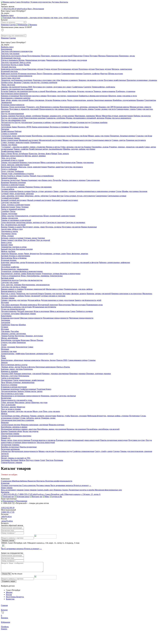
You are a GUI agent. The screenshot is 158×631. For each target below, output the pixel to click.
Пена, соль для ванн (51, 411)
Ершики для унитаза (53, 293)
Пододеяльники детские (68, 69)
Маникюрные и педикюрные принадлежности (20, 396)
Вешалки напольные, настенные (34, 425)
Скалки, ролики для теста (105, 109)
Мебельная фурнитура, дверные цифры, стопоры (108, 416)
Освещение (6, 265)
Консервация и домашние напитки (15, 98)
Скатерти (87, 87)
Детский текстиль (8, 67)
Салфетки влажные (28, 389)
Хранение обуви (15, 431)
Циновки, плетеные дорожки (98, 373)
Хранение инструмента (136, 140)
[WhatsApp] (1, 546)
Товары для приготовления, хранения (136, 451)
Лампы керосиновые (40, 127)
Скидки (12, 25)
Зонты (14, 233)
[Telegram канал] (22, 496)
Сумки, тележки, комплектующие (15, 142)
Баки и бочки (6, 153)
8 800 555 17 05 (7, 512)
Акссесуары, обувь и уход (12, 229)
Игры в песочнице (41, 311)
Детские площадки (9, 191)
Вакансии (32, 481)
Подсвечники (6, 380)
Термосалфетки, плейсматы (103, 87)
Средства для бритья (67, 396)
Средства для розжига (73, 167)
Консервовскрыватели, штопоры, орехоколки (79, 107)
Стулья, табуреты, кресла (29, 418)
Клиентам (5, 483)
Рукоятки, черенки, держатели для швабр (126, 147)
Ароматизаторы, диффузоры (13, 353)
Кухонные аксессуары (35, 262)
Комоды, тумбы (63, 416)
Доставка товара (43, 485)
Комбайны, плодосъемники (124, 100)
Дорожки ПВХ (7, 373)
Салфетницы (77, 87)
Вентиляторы (6, 258)
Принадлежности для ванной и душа (16, 400)
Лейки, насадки (7, 216)
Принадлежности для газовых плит (54, 109)
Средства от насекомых (75, 222)
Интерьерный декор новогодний (86, 440)
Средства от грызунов (55, 222)
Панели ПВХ (62, 360)
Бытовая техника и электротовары (15, 256)
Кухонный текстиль (9, 71)
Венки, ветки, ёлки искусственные (15, 440)
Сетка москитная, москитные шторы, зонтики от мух (23, 222)
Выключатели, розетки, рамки (13, 273)
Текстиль (49, 460)
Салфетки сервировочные (83, 451)
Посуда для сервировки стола (13, 120)
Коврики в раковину (69, 80)
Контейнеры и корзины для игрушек (16, 307)
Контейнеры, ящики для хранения (51, 429)
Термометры (35, 142)
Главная (4, 462)
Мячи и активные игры (50, 162)
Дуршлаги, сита (32, 107)
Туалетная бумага (44, 389)
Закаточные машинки (103, 100)
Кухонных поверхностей (34, 289)
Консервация (6, 49)
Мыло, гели (37, 411)
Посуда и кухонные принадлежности (16, 76)
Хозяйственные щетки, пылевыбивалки (46, 149)
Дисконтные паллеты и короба (81, 490)
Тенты (12, 211)
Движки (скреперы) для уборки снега (36, 180)
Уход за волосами (8, 405)
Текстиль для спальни (10, 53)
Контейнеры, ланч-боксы (56, 91)
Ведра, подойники (20, 153)
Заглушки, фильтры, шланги (74, 293)
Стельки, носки (30, 238)
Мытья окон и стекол (54, 289)
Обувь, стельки (7, 236)
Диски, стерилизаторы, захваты (80, 100)
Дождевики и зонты (9, 231)
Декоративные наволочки (57, 60)
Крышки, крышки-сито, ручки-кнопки (58, 116)
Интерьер (5, 349)
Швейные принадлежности (12, 156)
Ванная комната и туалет (11, 291)
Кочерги (14, 167)
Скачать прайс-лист (45, 490)
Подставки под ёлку (136, 440)
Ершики (87, 147)
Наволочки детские (35, 69)
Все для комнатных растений (13, 225)
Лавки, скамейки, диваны (64, 191)
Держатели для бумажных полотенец (16, 80)
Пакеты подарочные (28, 447)
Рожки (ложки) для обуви (11, 240)
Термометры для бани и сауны (14, 247)
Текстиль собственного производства (17, 51)
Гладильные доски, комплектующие (16, 136)
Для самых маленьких (10, 305)
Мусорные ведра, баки (79, 127)
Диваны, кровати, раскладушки (43, 416)
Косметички (6, 398)
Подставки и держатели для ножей (24, 109)
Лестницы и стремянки (59, 127)
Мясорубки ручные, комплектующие (117, 116)
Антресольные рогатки (10, 425)
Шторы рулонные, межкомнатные (20, 382)
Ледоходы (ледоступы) (10, 180)
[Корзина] (32, 25)
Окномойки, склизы (100, 147)
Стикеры (92, 360)
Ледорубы (57, 180)
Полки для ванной (32, 296)
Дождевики (6, 233)
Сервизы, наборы (68, 122)
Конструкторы (65, 305)
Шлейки (22, 325)
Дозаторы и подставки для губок (46, 80)
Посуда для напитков (23, 122)
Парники (29, 187)
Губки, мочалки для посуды (72, 147)
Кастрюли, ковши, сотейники (28, 116)
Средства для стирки (10, 282)
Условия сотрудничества (40, 2)
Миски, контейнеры (9, 338)
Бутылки (4, 91)
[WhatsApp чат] (36, 496)
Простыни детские (103, 69)
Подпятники (134, 416)
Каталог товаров (15, 462)
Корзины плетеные (18, 182)
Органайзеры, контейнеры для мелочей (102, 429)
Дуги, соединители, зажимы (13, 187)
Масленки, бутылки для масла (80, 91)
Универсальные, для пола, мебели (78, 289)
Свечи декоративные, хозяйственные (28, 380)
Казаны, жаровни (8, 116)
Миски (98, 116)
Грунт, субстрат (7, 171)
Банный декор (7, 245)
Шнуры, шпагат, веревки (35, 156)
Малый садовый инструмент (39, 200)
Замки (14, 127)
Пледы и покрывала (9, 60)
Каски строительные (9, 140)
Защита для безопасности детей (88, 300)
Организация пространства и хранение (17, 420)
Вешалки (5, 422)
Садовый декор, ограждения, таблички (17, 193)
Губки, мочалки (7, 402)
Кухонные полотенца (27, 73)
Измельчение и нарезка (49, 107)
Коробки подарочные (10, 447)
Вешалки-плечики (56, 425)
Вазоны (4, 227)
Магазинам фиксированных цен (108, 490)
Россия (9, 594)
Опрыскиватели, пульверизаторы (29, 216)
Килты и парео (17, 65)
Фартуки (104, 73)
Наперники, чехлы (127, 56)
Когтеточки (20, 336)
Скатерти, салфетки (91, 73)
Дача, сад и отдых (8, 158)
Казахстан (10, 599)
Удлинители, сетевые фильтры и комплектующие (22, 271)
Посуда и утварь (33, 460)
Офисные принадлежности (31, 318)
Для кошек (5, 331)
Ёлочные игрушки (64, 440)
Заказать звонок (8, 540)
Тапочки (41, 238)
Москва (9, 592)
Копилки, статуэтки (9, 376)
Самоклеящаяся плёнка (78, 360)
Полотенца (5, 65)
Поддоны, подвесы (53, 227)
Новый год (5, 438)
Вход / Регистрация (36, 9)
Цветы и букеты (63, 367)
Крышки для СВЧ (106, 107)
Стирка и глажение (9, 133)
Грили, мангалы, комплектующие (15, 165)
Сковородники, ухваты (126, 109)
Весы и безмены (20, 258)
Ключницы (28, 369)
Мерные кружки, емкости (140, 107)
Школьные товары (28, 313)
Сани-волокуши (93, 180)
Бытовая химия (7, 278)
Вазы (3, 356)
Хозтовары (5, 125)
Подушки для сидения (77, 60)
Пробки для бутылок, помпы (81, 109)
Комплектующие (8, 207)
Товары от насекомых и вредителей (16, 220)
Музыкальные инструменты (44, 307)
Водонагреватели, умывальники (14, 269)
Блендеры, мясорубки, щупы (13, 262)
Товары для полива (9, 213)
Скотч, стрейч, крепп (104, 451)
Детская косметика (9, 391)
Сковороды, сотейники (56, 118)
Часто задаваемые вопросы (62, 485)
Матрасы (102, 56)
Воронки (5, 107)
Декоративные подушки (35, 60)
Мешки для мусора (46, 451)
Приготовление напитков (35, 118)
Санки (73, 311)
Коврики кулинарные (10, 96)
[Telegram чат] (7, 496)
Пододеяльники (33, 56)
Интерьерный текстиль (10, 58)
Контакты (64, 2)
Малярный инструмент (28, 140)
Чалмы (27, 65)
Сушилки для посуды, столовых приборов (39, 82)
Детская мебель (33, 300)
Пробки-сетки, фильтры (11, 82)
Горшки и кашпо (15, 227)
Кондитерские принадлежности (14, 93)
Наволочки (78, 56)
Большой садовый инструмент (14, 200)
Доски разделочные (17, 107)
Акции (65, 490)
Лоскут (40, 73)
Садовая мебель (7, 189)
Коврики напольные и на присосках (126, 293)
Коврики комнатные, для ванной (28, 373)
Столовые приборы (99, 122)
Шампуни (21, 407)
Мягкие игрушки (78, 305)
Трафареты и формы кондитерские (93, 96)
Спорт (42, 460)
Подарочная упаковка (10, 445)
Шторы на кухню (115, 73)
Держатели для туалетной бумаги (30, 293)
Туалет (4, 345)
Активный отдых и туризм (12, 160)
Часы (3, 382)
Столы (118, 191)
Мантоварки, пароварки (85, 116)
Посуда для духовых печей (12, 118)
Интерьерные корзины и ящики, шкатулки (19, 429)
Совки (30, 347)
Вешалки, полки (16, 253)
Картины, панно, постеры (12, 369)
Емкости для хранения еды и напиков (17, 89)
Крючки (4, 431)
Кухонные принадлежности (12, 105)
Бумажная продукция (10, 318)
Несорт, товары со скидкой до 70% (15, 458)
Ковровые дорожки (77, 373)
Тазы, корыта (63, 153)
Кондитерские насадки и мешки (33, 96)
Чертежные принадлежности (81, 318)
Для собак (14, 331)
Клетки (11, 336)
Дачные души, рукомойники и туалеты (17, 173)
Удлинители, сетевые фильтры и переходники (61, 273)
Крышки (140, 100)
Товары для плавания (10, 162)
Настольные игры (68, 162)
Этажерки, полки (48, 418)
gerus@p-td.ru (7, 521)
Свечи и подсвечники (10, 378)
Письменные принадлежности (56, 318)
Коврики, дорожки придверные (55, 373)
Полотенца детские (87, 69)
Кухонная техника (8, 260)
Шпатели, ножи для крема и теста (122, 96)
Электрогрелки (56, 276)
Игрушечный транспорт (48, 305)
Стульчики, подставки (10, 313)
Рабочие (18, 131)
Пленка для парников (42, 187)
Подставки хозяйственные (115, 80)
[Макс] (46, 496)
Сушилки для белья (144, 136)
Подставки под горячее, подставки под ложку (52, 87)
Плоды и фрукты (28, 367)
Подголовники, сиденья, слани (53, 253)
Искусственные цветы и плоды (14, 365)
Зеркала (4, 362)
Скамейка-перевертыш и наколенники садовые (95, 191)
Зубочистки (6, 451)
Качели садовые (24, 191)
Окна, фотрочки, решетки (77, 253)
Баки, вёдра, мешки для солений (14, 100)
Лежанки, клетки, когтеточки (13, 333)
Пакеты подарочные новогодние (114, 440)
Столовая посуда (83, 122)
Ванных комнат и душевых (12, 289)
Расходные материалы (10, 449)
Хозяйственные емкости (11, 151)
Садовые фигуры (56, 196)
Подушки (94, 56)
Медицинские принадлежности (24, 451)
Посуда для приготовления (12, 113)
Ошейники (5, 325)
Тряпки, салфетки (21, 149)
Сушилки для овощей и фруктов (85, 262)
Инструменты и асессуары (12, 393)
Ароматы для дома (9, 351)
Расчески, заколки (8, 407)
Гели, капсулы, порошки (11, 285)
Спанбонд (5, 211)
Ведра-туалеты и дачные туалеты (15, 176)
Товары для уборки (9, 145)
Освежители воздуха (10, 280)
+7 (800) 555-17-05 (25, 494)
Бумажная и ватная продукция (14, 387)
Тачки (18, 207)
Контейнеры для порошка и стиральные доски (51, 136)
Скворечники (101, 196)
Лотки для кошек (8, 347)
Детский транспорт (25, 311)
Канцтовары (6, 316)
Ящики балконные (89, 227)
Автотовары (6, 127)
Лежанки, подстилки (34, 336)
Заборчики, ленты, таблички (36, 196)
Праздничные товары (10, 433)
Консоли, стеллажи (79, 416)
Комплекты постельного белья (14, 56)
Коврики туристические (30, 162)
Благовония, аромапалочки (36, 353)
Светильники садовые (117, 196)
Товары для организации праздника (16, 436)
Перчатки (5, 129)
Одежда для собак (8, 342)
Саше (51, 353)
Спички (116, 451)
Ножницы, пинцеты (49, 396)
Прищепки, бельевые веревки (122, 136)
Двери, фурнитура (31, 253)
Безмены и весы (59, 100)
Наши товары (6, 488)
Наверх (4, 629)
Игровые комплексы (28, 305)
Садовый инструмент (10, 198)
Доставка (55, 2)
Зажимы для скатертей (10, 87)
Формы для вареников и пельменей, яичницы (85, 118)
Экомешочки (6, 102)
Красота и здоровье (9, 385)
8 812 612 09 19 (7, 508)
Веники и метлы (53, 147)
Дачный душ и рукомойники (41, 176)
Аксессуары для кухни (10, 78)
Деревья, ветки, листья (10, 367)
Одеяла (86, 56)
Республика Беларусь (15, 597)
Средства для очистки (10, 202)
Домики (4, 336)
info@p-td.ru (22, 9)
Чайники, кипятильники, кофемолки (114, 262)
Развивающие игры (94, 305)
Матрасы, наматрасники (122, 69)
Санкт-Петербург (22, 2)
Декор (3, 358)
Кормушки (25, 340)
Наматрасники (112, 56)
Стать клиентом (29, 485)
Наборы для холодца (142, 116)
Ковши (54, 153)
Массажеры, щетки (23, 402)
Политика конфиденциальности (58, 481)
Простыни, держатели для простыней (57, 56)
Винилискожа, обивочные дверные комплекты (20, 360)
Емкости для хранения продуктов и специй (27, 91)
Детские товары (7, 298)
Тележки (25, 207)
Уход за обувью (29, 240)
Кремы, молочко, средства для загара (16, 411)
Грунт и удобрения (9, 169)
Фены (23, 276)
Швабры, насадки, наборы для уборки (79, 149)
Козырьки (5, 182)
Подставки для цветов (71, 227)
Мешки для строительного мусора (76, 140)
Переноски (21, 342)
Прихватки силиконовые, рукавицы (142, 80)
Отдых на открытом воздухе (13, 309)
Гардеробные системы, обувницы (15, 416)
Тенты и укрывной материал (13, 209)
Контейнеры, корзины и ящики (14, 427)
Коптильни (5, 167)
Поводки (14, 325)
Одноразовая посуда (63, 451)
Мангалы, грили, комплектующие (32, 167)
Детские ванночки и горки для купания (57, 300)
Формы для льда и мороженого (118, 118)
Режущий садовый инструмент (65, 200)
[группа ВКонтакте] (56, 496)
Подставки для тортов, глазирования (62, 96)
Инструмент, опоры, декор (33, 227)
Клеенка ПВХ (26, 87)
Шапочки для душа (39, 402)
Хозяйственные (7, 131)
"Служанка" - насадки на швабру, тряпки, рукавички (23, 147)
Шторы (21, 60)
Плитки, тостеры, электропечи (58, 262)
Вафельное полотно (9, 73)
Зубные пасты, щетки (33, 391)
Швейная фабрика (20, 481)
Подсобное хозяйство (10, 267)
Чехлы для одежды (30, 431)
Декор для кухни (8, 85)
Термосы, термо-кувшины (104, 91)
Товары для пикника (85, 162)
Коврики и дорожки (9, 371)
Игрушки (5, 302)
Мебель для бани (8, 251)
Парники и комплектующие (13, 185)
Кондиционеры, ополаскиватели (36, 285)
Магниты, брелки (48, 360)
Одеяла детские (50, 69)
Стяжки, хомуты (119, 140)
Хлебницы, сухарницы (125, 91)
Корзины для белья (79, 136)
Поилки (40, 340)
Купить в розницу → (82, 485)
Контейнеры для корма (10, 340)
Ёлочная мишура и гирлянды (43, 440)
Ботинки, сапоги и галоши (12, 238)
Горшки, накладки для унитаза (14, 300)
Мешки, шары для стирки (98, 136)
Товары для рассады (9, 218)
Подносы (5, 109)
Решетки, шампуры (56, 167)
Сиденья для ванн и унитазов (52, 296)
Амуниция (5, 322)
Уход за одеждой (43, 240)
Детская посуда (7, 122)
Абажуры (5, 253)
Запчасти (5, 453)
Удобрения (19, 171)
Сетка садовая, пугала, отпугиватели (79, 196)
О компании (6, 481)
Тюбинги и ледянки (84, 311)
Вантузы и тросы (8, 293)
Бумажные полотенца (10, 389)
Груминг (4, 327)
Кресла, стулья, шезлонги (42, 191)
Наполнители (21, 347)
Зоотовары (5, 320)
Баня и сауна (6, 242)
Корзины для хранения (76, 429)
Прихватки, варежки (52, 73)
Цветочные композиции (45, 367)
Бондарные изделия (24, 249)
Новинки (5, 25)
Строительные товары (10, 138)
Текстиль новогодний (45, 442)
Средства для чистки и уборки (14, 287)
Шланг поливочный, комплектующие (59, 216)
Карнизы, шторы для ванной (99, 293)
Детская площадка (8, 311)
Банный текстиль (8, 249)
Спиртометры (150, 100)
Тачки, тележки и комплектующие (15, 205)
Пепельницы (23, 376)
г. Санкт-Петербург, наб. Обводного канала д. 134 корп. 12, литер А (71, 494)
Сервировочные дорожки (72, 73)
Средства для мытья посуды (30, 280)
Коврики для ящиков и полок (91, 80)
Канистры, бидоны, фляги (40, 153)
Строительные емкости (101, 140)
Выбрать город (7, 15)
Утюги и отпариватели (10, 276)
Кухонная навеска (121, 107)
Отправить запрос (8, 581)
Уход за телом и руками (11, 409)
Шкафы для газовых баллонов (134, 191)
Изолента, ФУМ (24, 127)
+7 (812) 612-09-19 (8, 9)
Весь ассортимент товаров (12, 490)
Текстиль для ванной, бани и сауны (16, 62)
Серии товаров (30, 490)
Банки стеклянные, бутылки (40, 100)
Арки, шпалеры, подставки (12, 196)
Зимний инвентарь (9, 178)
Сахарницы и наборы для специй (47, 122)
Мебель (4, 413)
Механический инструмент (50, 140)
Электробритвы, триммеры (37, 276)
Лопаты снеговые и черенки (74, 180)
